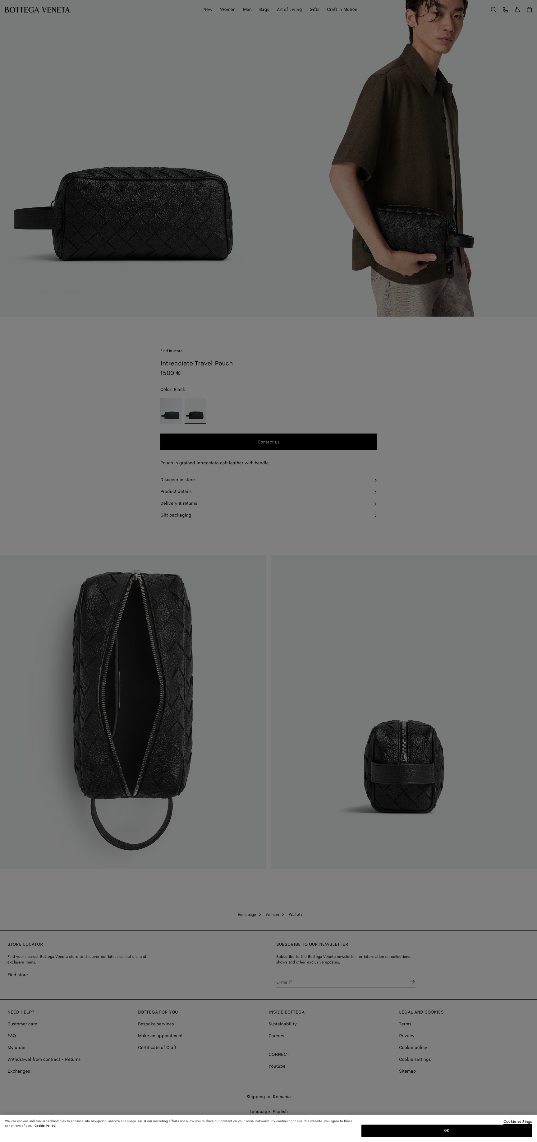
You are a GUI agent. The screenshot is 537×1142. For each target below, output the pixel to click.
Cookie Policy (44, 1126)
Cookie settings (517, 1122)
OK (446, 1130)
